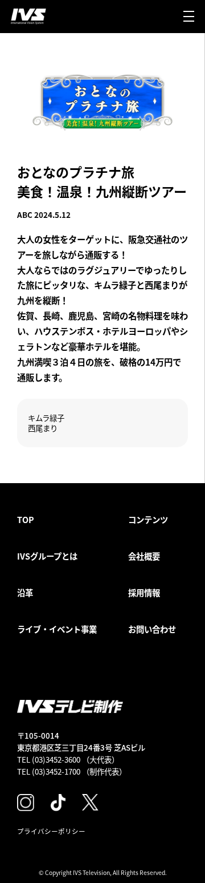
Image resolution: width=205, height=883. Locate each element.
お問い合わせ (152, 629)
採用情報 (144, 592)
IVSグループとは (47, 556)
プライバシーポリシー (51, 831)
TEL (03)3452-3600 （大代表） (68, 759)
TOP (25, 519)
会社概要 (144, 556)
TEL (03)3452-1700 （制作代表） (71, 771)
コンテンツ (148, 519)
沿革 (25, 592)
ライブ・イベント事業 (57, 629)
